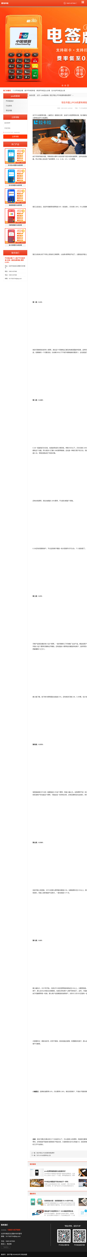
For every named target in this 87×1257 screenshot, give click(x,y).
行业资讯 (9, 106)
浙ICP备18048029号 (14, 1254)
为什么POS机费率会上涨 (43, 1155)
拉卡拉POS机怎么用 (58, 90)
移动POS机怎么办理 (43, 90)
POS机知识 (9, 101)
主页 (38, 95)
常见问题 (9, 110)
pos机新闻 (44, 95)
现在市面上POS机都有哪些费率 (45, 1153)
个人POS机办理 (18, 90)
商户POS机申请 (30, 90)
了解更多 (6, 1247)
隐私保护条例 (16, 132)
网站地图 (24, 1254)
